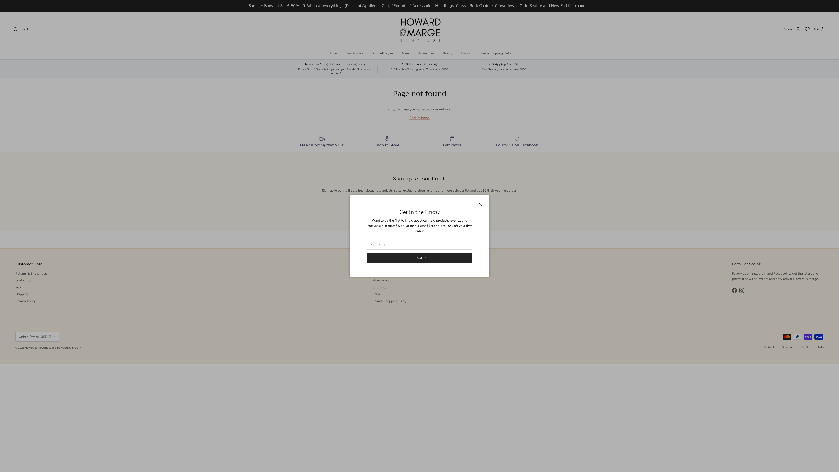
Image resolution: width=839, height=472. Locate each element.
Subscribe (419, 258)
